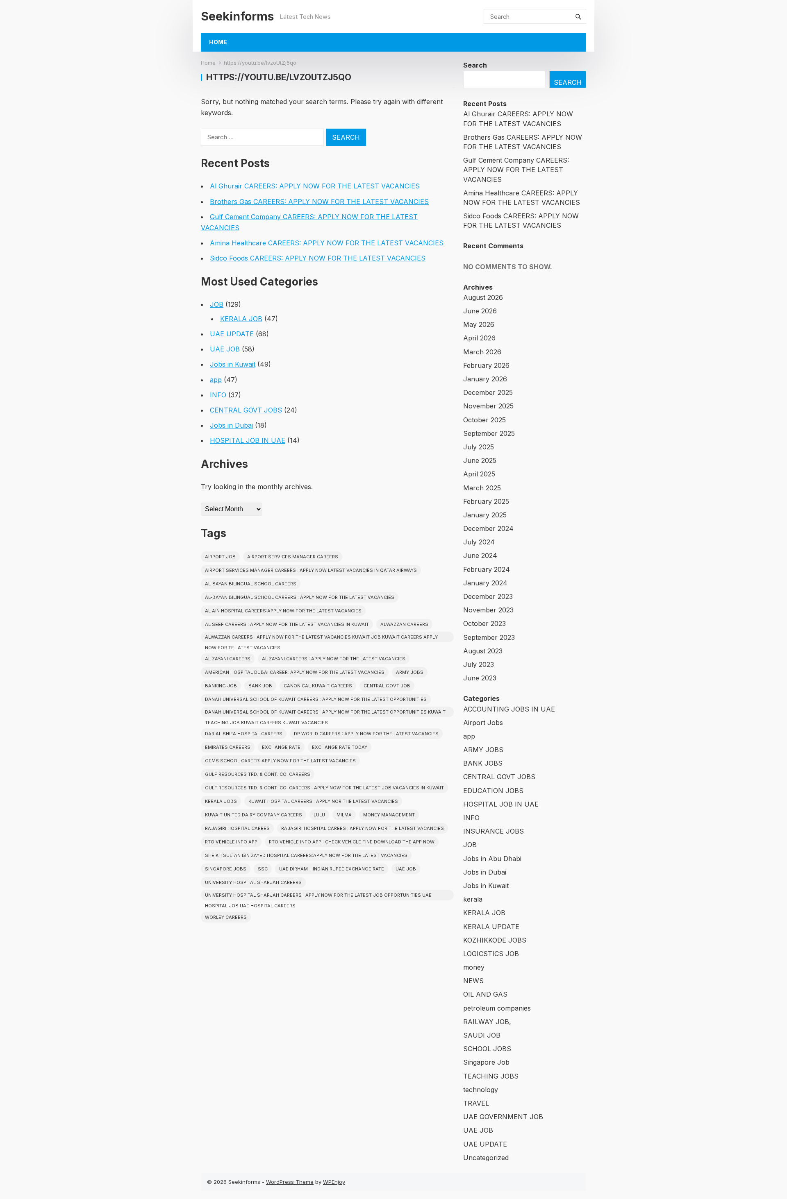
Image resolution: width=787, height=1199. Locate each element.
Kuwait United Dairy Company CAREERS (253, 815)
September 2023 (489, 637)
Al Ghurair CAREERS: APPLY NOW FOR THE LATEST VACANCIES (315, 186)
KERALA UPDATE (491, 926)
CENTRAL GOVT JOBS (246, 410)
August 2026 (483, 297)
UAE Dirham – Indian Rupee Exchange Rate (331, 869)
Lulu (319, 815)
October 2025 (484, 420)
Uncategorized (486, 1158)
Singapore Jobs (225, 869)
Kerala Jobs (221, 801)
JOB (216, 304)
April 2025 (479, 474)
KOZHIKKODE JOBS (494, 940)
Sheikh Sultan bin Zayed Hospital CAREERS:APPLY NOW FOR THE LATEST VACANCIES (306, 855)
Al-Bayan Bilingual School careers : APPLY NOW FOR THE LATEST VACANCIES (299, 597)
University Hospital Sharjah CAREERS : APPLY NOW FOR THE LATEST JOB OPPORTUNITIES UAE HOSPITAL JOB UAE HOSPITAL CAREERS (318, 896)
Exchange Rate (281, 747)
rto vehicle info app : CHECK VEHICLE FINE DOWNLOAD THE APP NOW (351, 842)
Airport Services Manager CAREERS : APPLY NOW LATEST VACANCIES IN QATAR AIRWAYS (311, 570)
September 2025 (489, 433)
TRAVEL (476, 1103)
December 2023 (488, 596)
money (473, 967)
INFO (218, 395)
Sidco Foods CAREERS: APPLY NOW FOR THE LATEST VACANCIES (317, 258)
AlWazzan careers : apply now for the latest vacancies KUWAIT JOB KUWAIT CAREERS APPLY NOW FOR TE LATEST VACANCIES (321, 638)
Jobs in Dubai (231, 425)
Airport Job (220, 557)
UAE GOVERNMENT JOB (503, 1117)
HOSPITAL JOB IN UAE (247, 440)
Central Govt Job (387, 686)
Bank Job (260, 686)
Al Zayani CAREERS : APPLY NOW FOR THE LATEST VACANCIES (333, 659)
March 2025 (482, 488)
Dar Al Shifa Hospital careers (243, 734)
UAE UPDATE (232, 334)
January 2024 (485, 583)
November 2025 (488, 406)
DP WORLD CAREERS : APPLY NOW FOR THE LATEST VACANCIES (366, 734)
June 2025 (479, 460)
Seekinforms (237, 16)
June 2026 (480, 311)
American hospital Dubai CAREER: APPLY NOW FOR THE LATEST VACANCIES (294, 672)
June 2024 (480, 555)
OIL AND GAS (485, 994)
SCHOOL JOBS (487, 1049)
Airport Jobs (483, 722)
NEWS (473, 981)
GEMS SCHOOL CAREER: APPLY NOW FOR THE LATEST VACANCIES (280, 761)
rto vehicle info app (231, 842)
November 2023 (488, 610)
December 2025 (488, 392)
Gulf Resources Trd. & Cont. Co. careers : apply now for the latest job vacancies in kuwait (324, 788)
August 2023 (483, 651)
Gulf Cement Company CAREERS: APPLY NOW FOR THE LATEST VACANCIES (516, 169)
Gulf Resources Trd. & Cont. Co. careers (257, 774)
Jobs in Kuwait (232, 364)
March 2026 (482, 352)
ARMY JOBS (483, 750)
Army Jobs (409, 672)
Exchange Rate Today (339, 747)
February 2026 (486, 365)
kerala (472, 899)
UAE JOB (225, 349)
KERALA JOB (241, 319)
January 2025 (485, 515)
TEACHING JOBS (491, 1076)
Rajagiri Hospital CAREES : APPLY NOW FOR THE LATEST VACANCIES (362, 828)
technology (480, 1090)
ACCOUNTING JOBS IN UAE (509, 709)
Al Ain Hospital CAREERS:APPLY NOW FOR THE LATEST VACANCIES (283, 611)
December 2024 (488, 528)
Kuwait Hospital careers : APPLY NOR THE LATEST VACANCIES (323, 801)
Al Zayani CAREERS (227, 659)
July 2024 (479, 542)
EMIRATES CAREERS (227, 747)
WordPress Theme (290, 1182)
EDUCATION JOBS (493, 790)
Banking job (221, 686)
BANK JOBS (483, 763)
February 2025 (486, 501)
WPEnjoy (334, 1182)
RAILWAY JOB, (487, 1022)
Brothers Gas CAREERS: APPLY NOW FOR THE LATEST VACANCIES (319, 201)
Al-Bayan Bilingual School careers (250, 584)
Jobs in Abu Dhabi (492, 858)
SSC (263, 869)
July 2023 (478, 664)
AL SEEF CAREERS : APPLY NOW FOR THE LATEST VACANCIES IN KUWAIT (287, 624)
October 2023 (484, 623)
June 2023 (479, 678)
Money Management (389, 815)
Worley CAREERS (226, 917)
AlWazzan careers (404, 624)
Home (218, 42)
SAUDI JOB (481, 1035)
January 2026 (485, 379)
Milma (344, 815)
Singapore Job (486, 1062)
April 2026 (479, 338)
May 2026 (478, 324)
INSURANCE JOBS (493, 831)
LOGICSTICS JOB (491, 954)
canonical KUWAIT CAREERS (318, 686)
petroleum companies (497, 1008)
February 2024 (486, 569)
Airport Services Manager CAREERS (292, 557)
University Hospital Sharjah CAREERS (253, 882)
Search (475, 65)
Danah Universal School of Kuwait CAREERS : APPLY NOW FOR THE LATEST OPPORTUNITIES (316, 699)
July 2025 (478, 447)
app (216, 380)
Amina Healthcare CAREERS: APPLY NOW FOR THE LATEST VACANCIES (327, 243)
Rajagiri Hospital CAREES (237, 828)
